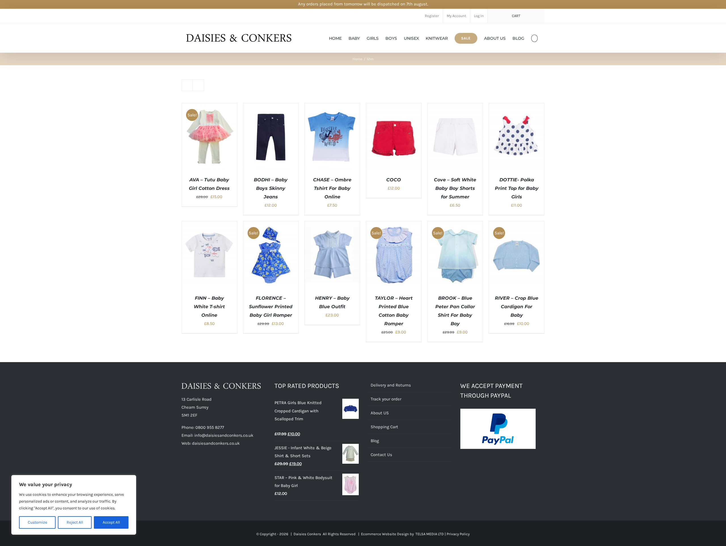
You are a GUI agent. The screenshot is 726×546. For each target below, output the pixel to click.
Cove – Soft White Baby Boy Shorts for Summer (455, 188)
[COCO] (393, 107)
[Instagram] (206, 465)
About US (380, 412)
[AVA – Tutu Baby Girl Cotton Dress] (209, 107)
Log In (479, 16)
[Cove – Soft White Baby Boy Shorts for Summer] (455, 107)
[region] (73, 505)
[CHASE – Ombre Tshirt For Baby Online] (332, 107)
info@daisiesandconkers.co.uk (223, 435)
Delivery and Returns (391, 385)
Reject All (75, 522)
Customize (37, 522)
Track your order (386, 399)
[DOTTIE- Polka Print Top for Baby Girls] (516, 107)
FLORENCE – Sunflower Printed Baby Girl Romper (270, 306)
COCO (393, 179)
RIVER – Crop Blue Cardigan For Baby (516, 306)
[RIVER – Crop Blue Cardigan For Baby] (516, 225)
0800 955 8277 (209, 427)
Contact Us (381, 454)
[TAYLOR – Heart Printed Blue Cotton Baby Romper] (393, 225)
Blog (375, 440)
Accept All (111, 522)
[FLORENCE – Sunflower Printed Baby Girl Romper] (271, 225)
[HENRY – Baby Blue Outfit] (332, 225)
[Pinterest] (198, 465)
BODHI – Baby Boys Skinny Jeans (271, 188)
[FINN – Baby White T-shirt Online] (209, 225)
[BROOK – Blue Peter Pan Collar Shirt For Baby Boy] (455, 225)
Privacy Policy (458, 534)
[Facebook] (183, 465)
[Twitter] (191, 465)
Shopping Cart (384, 426)
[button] (534, 37)
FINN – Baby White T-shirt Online (209, 306)
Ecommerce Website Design (385, 534)
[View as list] (198, 85)
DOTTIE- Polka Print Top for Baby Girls (517, 188)
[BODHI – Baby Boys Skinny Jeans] (271, 107)
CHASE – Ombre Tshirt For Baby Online (332, 188)
